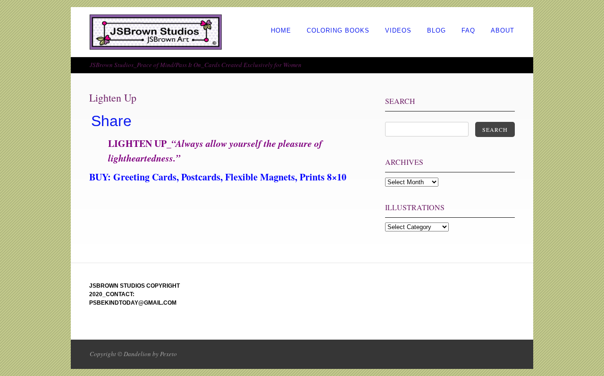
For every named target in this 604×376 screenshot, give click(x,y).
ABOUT (502, 30)
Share (111, 120)
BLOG (436, 30)
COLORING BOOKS (338, 30)
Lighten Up (112, 97)
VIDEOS (398, 30)
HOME (281, 30)
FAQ (468, 30)
